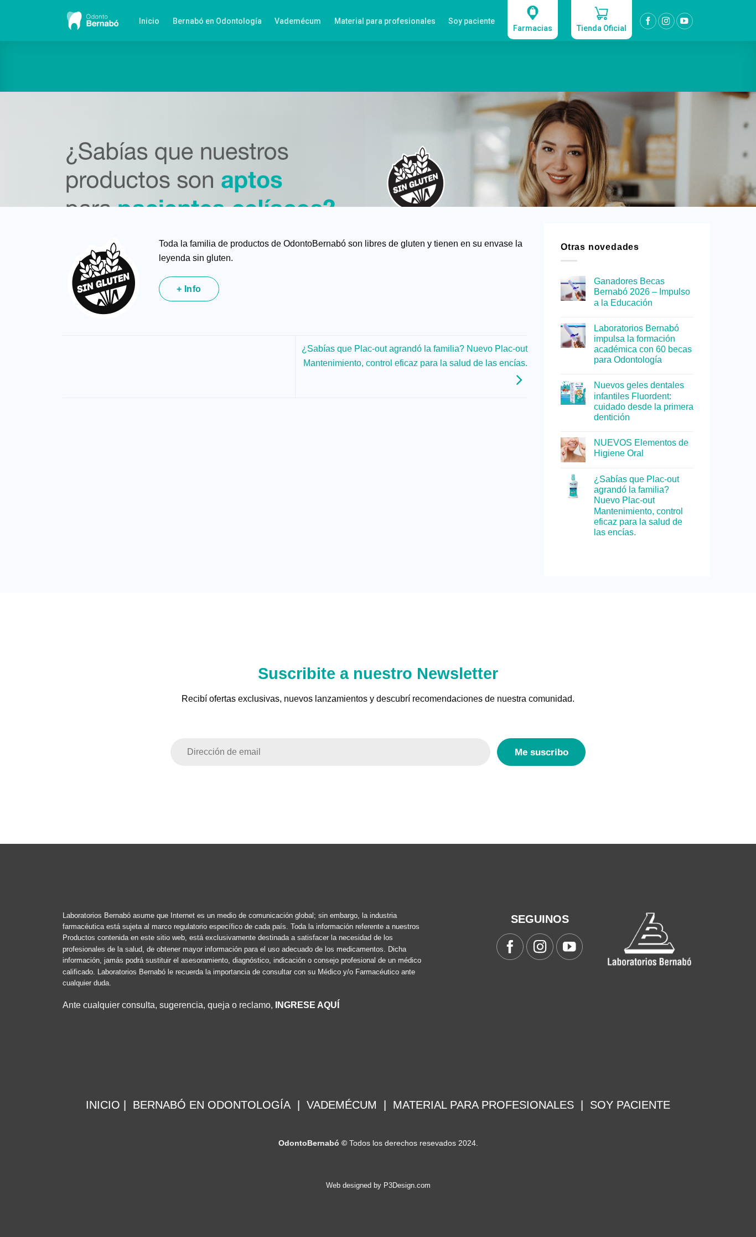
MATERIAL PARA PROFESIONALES (483, 1105)
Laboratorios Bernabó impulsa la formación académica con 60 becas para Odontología (643, 344)
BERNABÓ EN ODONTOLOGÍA (212, 1105)
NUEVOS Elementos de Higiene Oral (641, 448)
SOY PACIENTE (630, 1105)
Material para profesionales (385, 21)
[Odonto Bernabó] (92, 20)
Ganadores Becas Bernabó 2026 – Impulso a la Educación (642, 291)
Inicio (149, 21)
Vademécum (298, 21)
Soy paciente (471, 21)
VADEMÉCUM (342, 1105)
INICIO (103, 1105)
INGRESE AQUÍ (307, 1005)
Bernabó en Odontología (217, 21)
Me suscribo (541, 752)
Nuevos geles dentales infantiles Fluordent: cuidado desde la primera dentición (643, 401)
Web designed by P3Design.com (378, 1185)
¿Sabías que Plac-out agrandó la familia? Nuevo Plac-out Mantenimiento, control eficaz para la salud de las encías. (414, 356)
